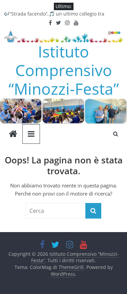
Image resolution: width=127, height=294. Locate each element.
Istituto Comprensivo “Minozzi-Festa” (63, 70)
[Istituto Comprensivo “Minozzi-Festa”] (63, 102)
